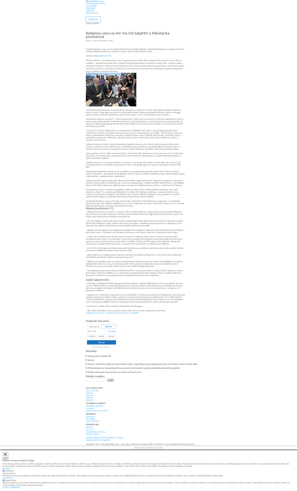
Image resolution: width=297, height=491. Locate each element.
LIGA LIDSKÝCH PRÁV (95, 3)
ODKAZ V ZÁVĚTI (92, 434)
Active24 (191, 444)
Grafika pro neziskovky (139, 444)
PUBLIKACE (90, 416)
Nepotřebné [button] (7, 478)
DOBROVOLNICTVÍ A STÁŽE (97, 411)
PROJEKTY (90, 400)
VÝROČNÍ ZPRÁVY (93, 421)
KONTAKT (90, 10)
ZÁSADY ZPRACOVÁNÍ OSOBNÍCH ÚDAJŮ (104, 437)
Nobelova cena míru (95, 312)
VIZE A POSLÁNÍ (92, 390)
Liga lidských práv (112, 444)
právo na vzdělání (131, 312)
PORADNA (90, 8)
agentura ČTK (105, 55)
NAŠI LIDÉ (90, 395)
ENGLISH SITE (92, 13)
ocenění (108, 312)
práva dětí (117, 312)
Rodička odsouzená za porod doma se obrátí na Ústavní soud (114, 372)
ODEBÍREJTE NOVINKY (94, 406)
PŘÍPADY (89, 398)
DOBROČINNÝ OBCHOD (95, 432)
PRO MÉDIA (90, 419)
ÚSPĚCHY (89, 393)
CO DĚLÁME (91, 6)
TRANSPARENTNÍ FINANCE (98, 440)
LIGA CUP (90, 429)
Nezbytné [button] (6, 468)
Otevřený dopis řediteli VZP (99, 356)
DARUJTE (89, 427)
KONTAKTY (90, 408)
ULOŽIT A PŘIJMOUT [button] (11, 487)
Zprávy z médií (107, 41)
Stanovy (90, 360)
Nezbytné (9, 470)
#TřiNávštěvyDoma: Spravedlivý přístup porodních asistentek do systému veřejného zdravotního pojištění (133, 368)
